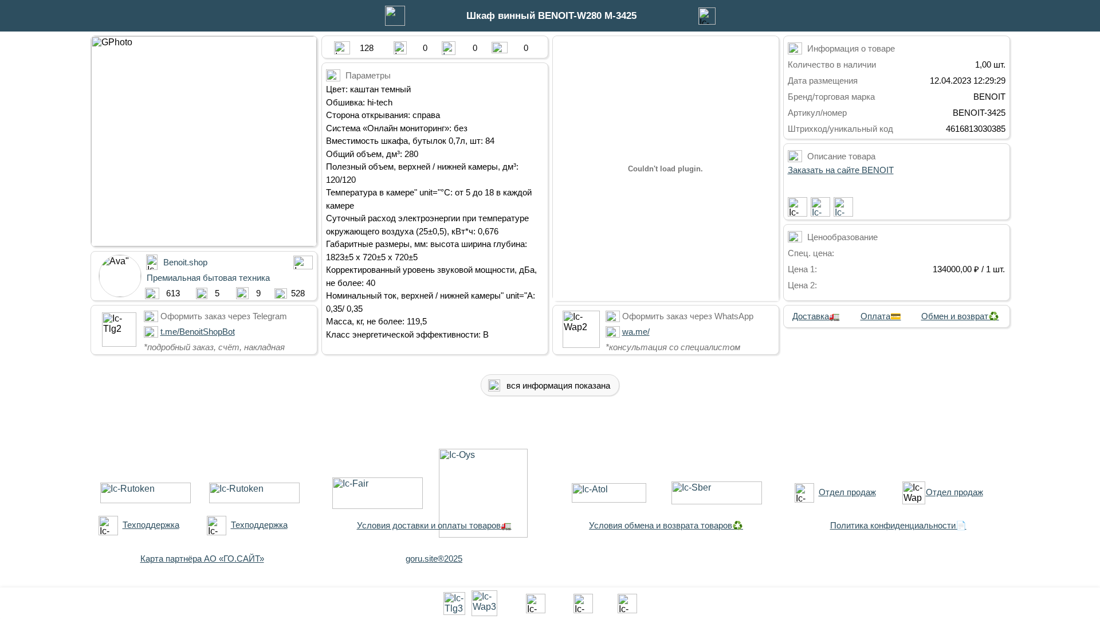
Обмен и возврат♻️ (960, 316)
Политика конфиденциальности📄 (898, 525)
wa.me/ (636, 331)
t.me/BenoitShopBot (197, 331)
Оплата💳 (881, 316)
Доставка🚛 (816, 316)
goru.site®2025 (434, 558)
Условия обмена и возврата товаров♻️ (666, 525)
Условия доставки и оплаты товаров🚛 (434, 525)
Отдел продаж (847, 492)
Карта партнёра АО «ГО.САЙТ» (202, 558)
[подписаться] (797, 207)
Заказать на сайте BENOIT (841, 170)
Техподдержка (151, 525)
